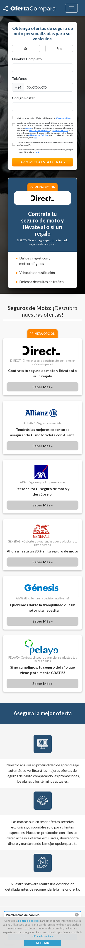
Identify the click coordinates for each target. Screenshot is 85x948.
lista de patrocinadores (60, 130)
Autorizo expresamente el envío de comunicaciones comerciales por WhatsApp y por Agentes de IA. (45, 144)
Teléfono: (19, 78)
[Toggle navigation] (71, 8)
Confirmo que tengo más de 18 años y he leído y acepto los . (44, 118)
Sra (59, 48)
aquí (35, 138)
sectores (28, 128)
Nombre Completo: (27, 59)
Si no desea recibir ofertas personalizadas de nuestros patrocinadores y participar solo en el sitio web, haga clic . (45, 151)
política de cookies (29, 920)
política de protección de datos (39, 130)
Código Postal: (23, 98)
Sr (25, 48)
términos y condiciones (63, 118)
